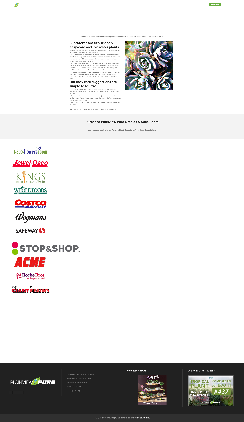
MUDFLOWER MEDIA (143, 418)
